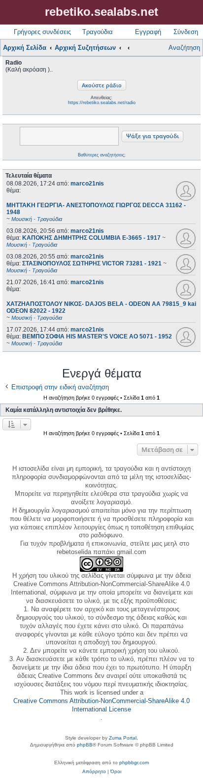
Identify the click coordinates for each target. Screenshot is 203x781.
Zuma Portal (122, 738)
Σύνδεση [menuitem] (185, 32)
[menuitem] (94, 771)
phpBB (85, 744)
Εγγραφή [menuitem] (148, 32)
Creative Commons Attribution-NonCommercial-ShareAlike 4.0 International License (101, 705)
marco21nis (87, 183)
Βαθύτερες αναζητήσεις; (102, 154)
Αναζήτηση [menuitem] (184, 47)
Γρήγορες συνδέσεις (42, 32)
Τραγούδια (97, 32)
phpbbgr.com (134, 762)
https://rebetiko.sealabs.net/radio (101, 102)
